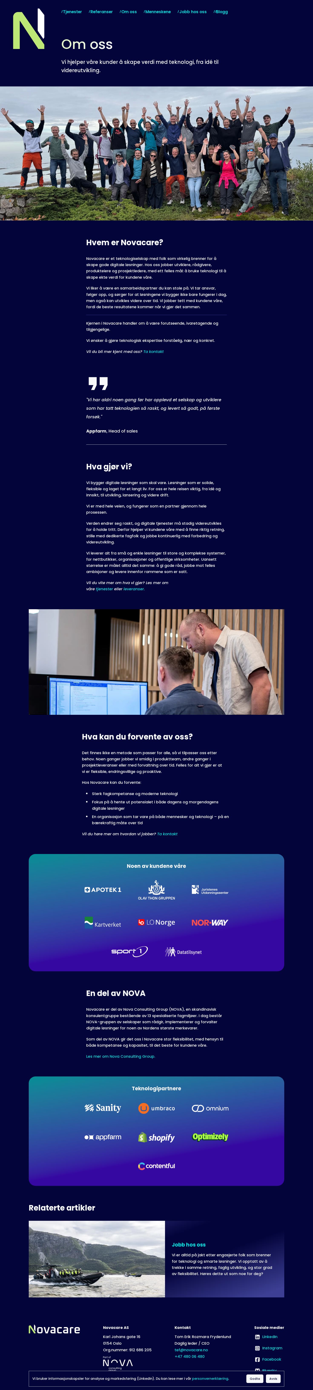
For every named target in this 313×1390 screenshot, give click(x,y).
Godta (255, 1379)
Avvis (273, 1379)
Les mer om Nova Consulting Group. (120, 1056)
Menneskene (158, 12)
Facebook (267, 1359)
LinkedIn (265, 1336)
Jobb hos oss (193, 12)
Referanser (101, 12)
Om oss (129, 12)
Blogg (222, 12)
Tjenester (72, 12)
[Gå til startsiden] (28, 29)
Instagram (268, 1348)
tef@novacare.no (191, 1350)
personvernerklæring (210, 1378)
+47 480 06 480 (190, 1356)
